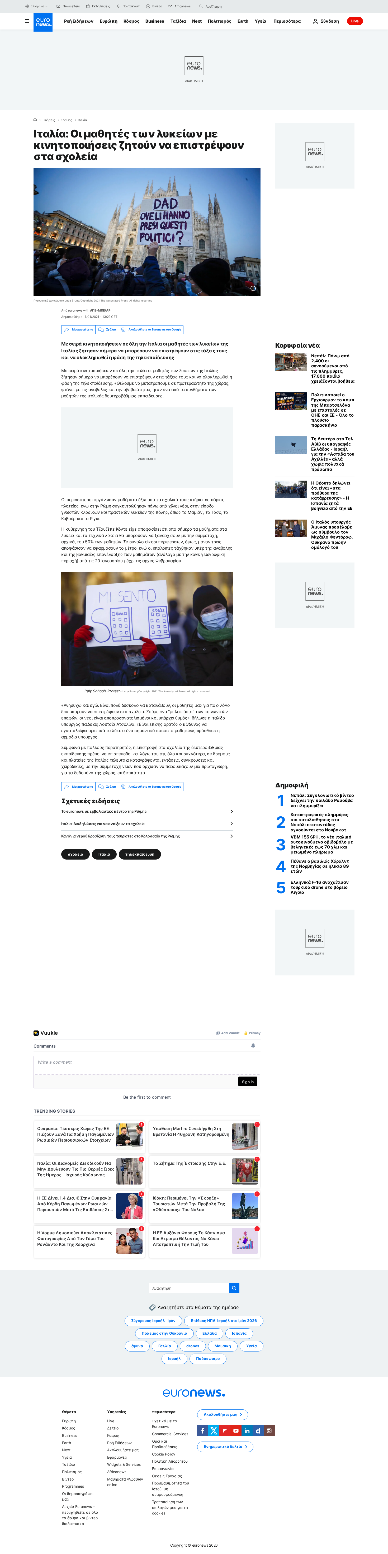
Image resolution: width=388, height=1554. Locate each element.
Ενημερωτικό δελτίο (223, 1446)
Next (197, 21)
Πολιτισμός (219, 21)
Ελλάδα (209, 1333)
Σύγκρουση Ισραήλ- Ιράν (153, 1320)
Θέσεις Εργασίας (167, 1476)
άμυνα (137, 1346)
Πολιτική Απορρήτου (170, 1461)
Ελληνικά (37, 6)
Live (355, 21)
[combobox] (228, 6)
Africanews (116, 1471)
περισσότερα (163, 1411)
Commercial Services (170, 1434)
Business (154, 21)
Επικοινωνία (163, 1468)
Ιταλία (82, 120)
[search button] (201, 6)
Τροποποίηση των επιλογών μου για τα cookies (170, 1507)
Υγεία (260, 21)
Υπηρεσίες (116, 1411)
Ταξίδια (178, 21)
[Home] (35, 120)
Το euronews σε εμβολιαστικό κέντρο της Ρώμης (104, 811)
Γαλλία (164, 1346)
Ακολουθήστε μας (123, 1450)
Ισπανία (239, 1333)
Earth (243, 21)
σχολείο (75, 854)
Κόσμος (131, 21)
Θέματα (69, 1411)
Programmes (73, 1486)
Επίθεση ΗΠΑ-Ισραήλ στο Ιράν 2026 (224, 1320)
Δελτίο (113, 1428)
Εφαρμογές (117, 1457)
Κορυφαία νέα (297, 345)
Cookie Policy (163, 1454)
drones (192, 1346)
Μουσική (223, 1346)
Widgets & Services (124, 1464)
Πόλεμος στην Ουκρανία (164, 1333)
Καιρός (113, 1435)
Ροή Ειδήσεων (78, 21)
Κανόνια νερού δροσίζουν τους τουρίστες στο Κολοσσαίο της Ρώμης (120, 836)
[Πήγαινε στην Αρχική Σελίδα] (43, 22)
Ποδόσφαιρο (208, 1358)
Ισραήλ (174, 1358)
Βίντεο (68, 1479)
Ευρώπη (108, 21)
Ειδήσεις (48, 120)
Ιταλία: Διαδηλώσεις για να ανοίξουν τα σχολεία (103, 823)
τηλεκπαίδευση (139, 854)
